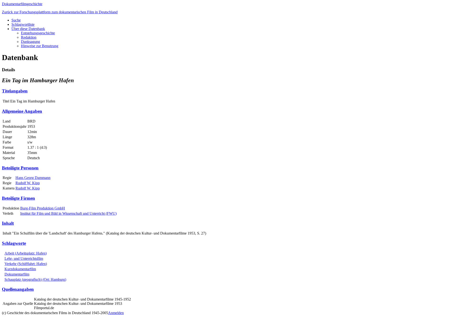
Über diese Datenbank (28, 29)
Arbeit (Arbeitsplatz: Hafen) (26, 253)
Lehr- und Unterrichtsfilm (24, 258)
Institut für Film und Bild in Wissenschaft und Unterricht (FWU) (68, 213)
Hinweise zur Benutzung (39, 46)
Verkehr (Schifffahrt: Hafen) (26, 264)
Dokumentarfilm (17, 274)
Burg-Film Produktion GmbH (42, 208)
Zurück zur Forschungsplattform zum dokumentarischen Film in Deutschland (60, 12)
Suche (16, 20)
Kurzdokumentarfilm (20, 269)
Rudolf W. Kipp (27, 183)
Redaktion (28, 37)
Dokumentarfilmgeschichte (22, 4)
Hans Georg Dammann (32, 178)
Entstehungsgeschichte (38, 33)
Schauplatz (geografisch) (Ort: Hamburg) (35, 279)
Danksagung (30, 42)
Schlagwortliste (23, 24)
